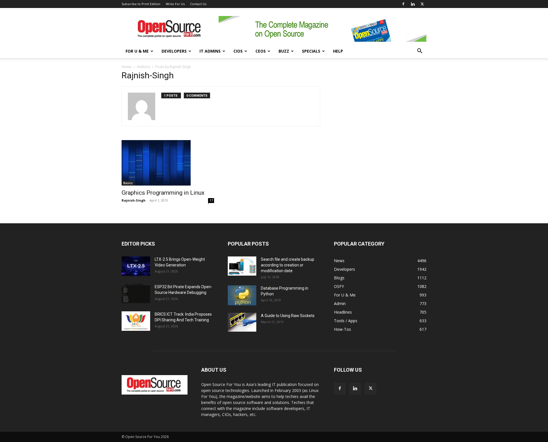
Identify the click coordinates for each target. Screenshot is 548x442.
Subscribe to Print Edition (141, 4)
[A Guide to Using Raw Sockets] (242, 322)
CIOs (238, 51)
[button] (419, 51)
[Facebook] (403, 4)
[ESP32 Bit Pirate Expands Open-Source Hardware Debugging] (136, 294)
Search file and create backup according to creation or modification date (287, 265)
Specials (311, 51)
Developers (174, 51)
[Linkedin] (412, 4)
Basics (128, 183)
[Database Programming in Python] (242, 295)
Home (127, 66)
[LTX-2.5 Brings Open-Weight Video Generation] (136, 266)
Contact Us (198, 4)
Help (338, 51)
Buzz (284, 51)
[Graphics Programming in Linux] (168, 163)
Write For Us (175, 4)
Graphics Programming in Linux (163, 192)
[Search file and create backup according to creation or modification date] (242, 266)
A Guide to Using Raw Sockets (288, 315)
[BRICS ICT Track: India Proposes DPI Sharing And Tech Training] (136, 321)
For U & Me (137, 51)
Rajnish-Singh (134, 200)
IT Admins (210, 51)
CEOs (260, 51)
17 (211, 200)
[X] (422, 4)
